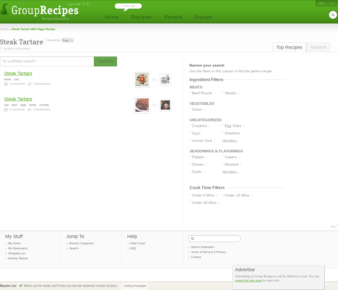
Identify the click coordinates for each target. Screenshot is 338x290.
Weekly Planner (18, 258)
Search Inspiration (202, 247)
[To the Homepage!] (45, 11)
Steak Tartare (18, 73)
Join (320, 3)
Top (333, 226)
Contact (196, 257)
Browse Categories (81, 243)
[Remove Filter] (71, 40)
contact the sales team (248, 280)
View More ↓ (230, 140)
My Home (14, 243)
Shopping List (16, 253)
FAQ (133, 248)
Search (73, 248)
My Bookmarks (18, 248)
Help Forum (137, 243)
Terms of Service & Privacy (208, 252)
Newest (318, 47)
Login (331, 3)
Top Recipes (289, 47)
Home (4, 29)
